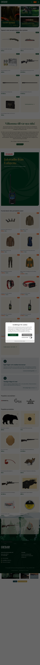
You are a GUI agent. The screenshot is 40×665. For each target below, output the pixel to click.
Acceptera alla (13, 334)
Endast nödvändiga (27, 334)
